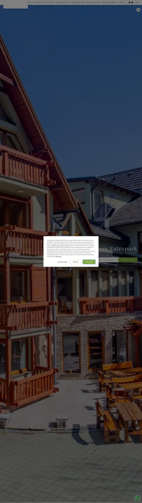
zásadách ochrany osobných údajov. (60, 245)
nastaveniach (58, 256)
